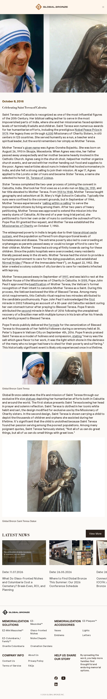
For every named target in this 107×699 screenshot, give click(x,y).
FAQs (31, 665)
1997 (65, 276)
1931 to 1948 (65, 192)
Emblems (59, 635)
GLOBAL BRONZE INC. (55, 695)
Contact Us (8, 661)
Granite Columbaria (13, 646)
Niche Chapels (38, 638)
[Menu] (103, 7)
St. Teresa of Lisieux (39, 178)
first (92, 299)
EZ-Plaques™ (89, 620)
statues (31, 398)
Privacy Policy (35, 661)
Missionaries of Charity (17, 226)
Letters (86, 635)
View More (95, 533)
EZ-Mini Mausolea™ (12, 630)
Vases (57, 630)
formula (53, 325)
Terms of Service (11, 665)
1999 (84, 280)
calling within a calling (57, 203)
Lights (85, 630)
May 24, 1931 (87, 188)
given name (32, 147)
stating (77, 336)
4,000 (50, 133)
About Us (33, 655)
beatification (37, 284)
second (26, 310)
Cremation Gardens (41, 646)
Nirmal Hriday (11, 262)
